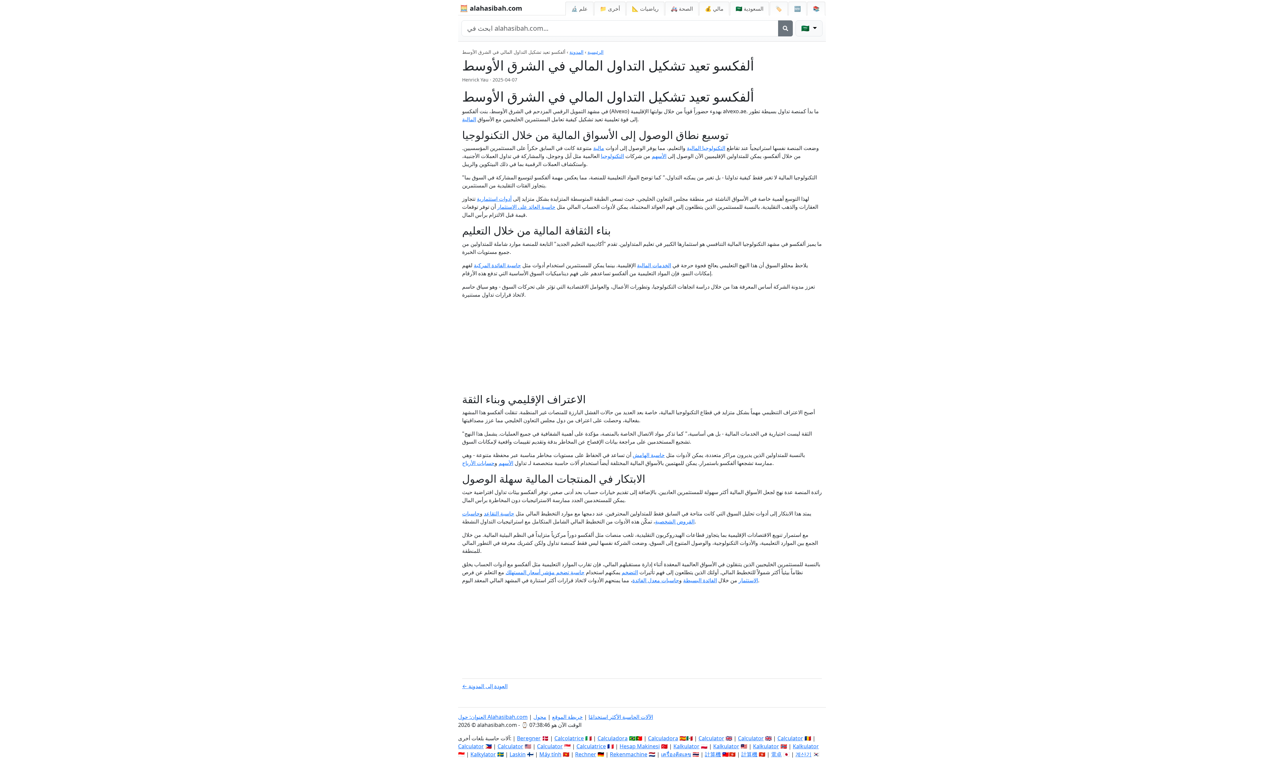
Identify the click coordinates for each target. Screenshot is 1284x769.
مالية (598, 148)
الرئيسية (595, 52)
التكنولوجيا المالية (706, 148)
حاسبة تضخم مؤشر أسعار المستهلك (545, 572)
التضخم (630, 572)
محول (539, 717)
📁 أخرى (610, 8)
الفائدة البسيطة (700, 580)
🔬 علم (579, 8)
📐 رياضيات (645, 8)
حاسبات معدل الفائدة (655, 580)
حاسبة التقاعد (499, 513)
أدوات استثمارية (494, 198)
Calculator (711, 738)
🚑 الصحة (682, 8)
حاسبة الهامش (649, 455)
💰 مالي (714, 8)
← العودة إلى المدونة (485, 686)
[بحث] (785, 28)
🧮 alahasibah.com (491, 8)
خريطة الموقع (567, 717)
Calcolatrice (569, 738)
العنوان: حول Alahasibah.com (493, 717)
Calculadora (613, 738)
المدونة (576, 52)
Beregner (529, 738)
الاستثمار (748, 580)
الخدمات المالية (654, 265)
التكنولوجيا (612, 156)
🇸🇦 (749, 8)
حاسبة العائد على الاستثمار (526, 206)
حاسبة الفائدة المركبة (497, 265)
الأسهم (659, 156)
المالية (469, 119)
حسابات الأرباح (478, 463)
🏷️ (778, 8)
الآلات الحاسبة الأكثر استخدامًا (620, 717)
